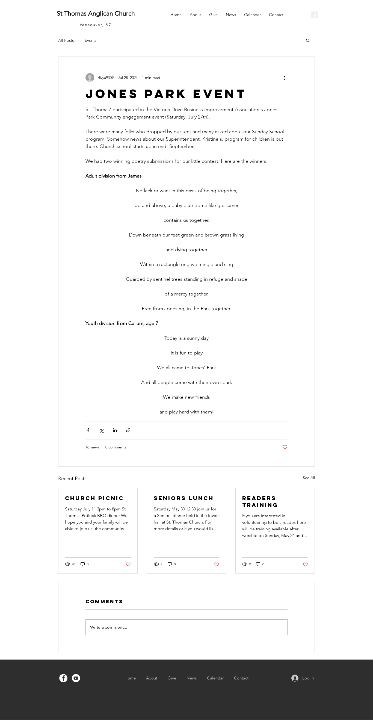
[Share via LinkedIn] (114, 430)
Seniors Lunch (184, 498)
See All (309, 477)
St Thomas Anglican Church (96, 13)
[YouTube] (76, 678)
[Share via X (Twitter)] (101, 430)
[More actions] (284, 77)
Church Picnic (94, 498)
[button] (307, 40)
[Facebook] (63, 678)
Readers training (260, 501)
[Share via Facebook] (88, 430)
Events (90, 40)
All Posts (66, 40)
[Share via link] (128, 430)
